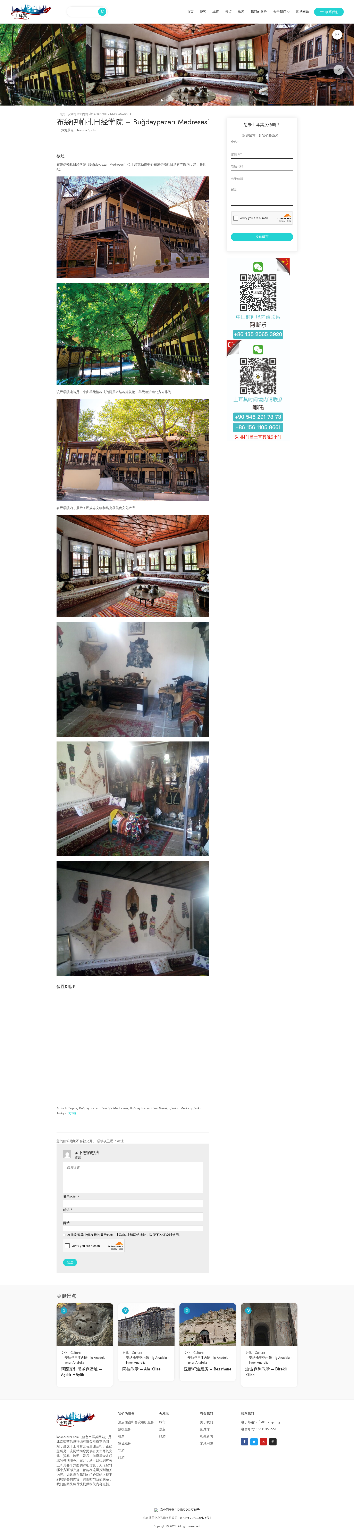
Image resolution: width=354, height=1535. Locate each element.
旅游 (241, 11)
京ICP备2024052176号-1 (195, 1518)
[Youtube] (263, 1441)
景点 (228, 11)
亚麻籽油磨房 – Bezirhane (207, 1369)
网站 (66, 1223)
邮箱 (68, 1210)
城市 (215, 11)
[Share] (337, 35)
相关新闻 (206, 1436)
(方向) (71, 1113)
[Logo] (31, 11)
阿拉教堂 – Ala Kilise (141, 1369)
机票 (121, 1436)
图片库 (205, 1429)
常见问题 (302, 11)
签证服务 (124, 1443)
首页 (190, 11)
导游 (121, 1450)
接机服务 (124, 1429)
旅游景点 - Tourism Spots (78, 130)
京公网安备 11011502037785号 (180, 1510)
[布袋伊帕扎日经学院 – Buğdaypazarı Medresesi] (177, 65)
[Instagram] (273, 1441)
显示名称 (71, 1197)
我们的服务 (259, 11)
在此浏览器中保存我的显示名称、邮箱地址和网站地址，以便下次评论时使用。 (124, 1235)
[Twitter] (254, 1441)
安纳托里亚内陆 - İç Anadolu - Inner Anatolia (99, 114)
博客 (203, 11)
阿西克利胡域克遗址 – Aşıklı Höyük (81, 1372)
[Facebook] (244, 1441)
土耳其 (61, 114)
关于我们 (279, 11)
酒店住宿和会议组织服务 (136, 1422)
